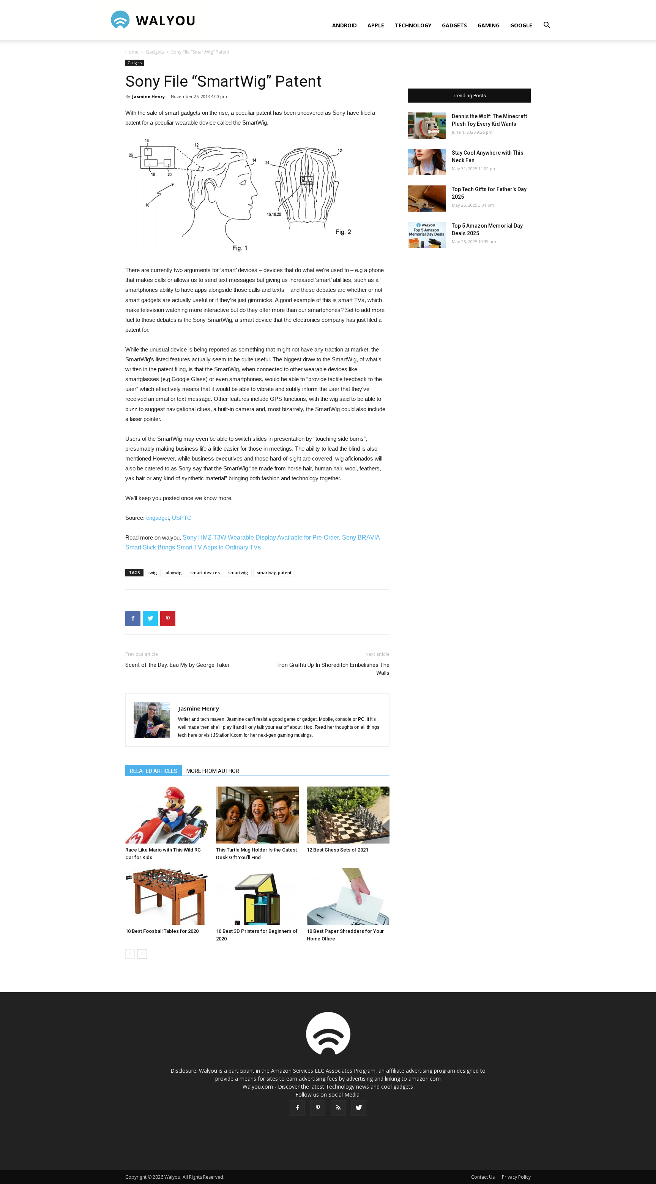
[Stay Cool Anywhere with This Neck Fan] (427, 162)
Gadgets (454, 25)
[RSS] (338, 1108)
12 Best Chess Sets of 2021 (337, 850)
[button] (547, 26)
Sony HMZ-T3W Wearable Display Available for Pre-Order (261, 537)
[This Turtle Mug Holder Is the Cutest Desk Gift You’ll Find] (257, 815)
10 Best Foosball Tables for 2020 (162, 931)
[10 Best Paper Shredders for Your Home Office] (348, 896)
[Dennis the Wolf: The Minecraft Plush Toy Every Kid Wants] (427, 125)
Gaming (489, 25)
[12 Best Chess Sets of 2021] (348, 815)
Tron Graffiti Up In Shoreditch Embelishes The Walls (333, 669)
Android (344, 25)
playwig (174, 572)
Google (521, 25)
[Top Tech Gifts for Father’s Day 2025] (427, 198)
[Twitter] (358, 1108)
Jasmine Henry (148, 96)
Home (132, 52)
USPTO (182, 517)
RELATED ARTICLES (153, 771)
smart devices (205, 572)
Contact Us (483, 1177)
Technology (413, 25)
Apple (375, 25)
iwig (152, 572)
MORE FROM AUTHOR (212, 771)
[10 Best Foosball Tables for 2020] (166, 896)
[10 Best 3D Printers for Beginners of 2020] (257, 896)
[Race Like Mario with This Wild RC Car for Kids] (166, 815)
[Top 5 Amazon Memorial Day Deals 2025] (427, 235)
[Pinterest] (317, 1108)
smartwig (238, 572)
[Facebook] (297, 1108)
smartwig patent (274, 572)
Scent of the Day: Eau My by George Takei (177, 665)
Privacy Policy (516, 1177)
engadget (157, 517)
